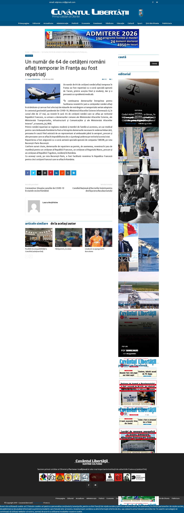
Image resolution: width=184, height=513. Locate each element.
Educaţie (120, 23)
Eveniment (97, 23)
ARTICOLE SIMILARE (36, 223)
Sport (139, 23)
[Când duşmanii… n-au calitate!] (138, 296)
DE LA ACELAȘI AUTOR (63, 223)
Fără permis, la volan (63, 249)
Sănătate (109, 23)
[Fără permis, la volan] (68, 237)
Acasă (27, 52)
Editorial (36, 23)
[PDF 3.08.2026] (138, 429)
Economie (86, 23)
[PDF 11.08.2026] (138, 381)
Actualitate (48, 23)
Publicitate (167, 23)
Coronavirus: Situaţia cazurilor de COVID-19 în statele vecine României (44, 189)
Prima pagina (23, 23)
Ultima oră (35, 52)
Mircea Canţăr (131, 123)
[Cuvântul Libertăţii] (92, 13)
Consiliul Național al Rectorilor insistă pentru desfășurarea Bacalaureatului (92, 189)
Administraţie (62, 23)
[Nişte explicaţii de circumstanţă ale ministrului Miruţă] (138, 247)
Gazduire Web (38, 503)
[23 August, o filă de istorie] (138, 199)
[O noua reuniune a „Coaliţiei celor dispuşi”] (138, 151)
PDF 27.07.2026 (129, 350)
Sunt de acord (88, 511)
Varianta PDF (127, 304)
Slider (57, 246)
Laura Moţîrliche (34, 79)
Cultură (131, 23)
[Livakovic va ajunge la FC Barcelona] (98, 237)
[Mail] (157, 2)
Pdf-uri (125, 346)
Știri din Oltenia (152, 23)
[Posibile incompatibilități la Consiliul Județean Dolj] (38, 237)
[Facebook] (153, 2)
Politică (75, 23)
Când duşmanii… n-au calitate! (138, 120)
